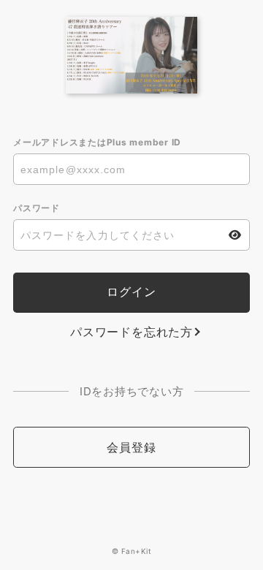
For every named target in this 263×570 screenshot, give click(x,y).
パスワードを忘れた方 (131, 331)
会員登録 (131, 447)
